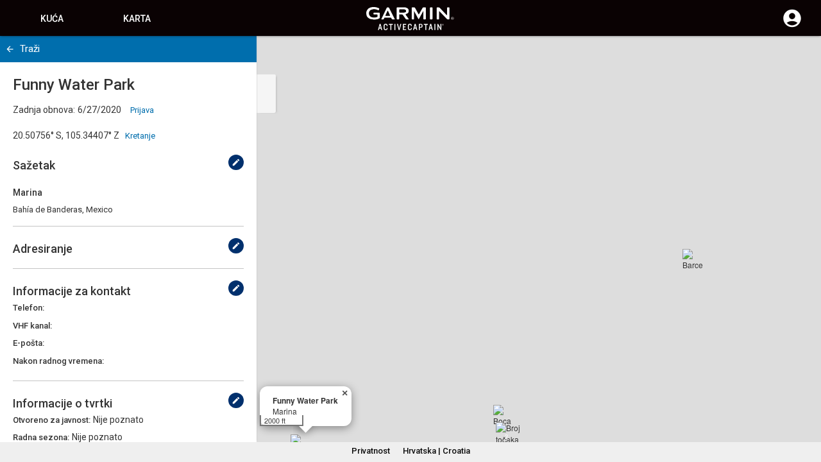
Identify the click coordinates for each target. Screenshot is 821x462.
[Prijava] (792, 26)
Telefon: (28, 307)
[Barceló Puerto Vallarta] (692, 259)
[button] (805, 403)
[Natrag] (10, 49)
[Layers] (799, 57)
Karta (137, 18)
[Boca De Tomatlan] (503, 415)
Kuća (51, 18)
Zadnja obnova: (44, 110)
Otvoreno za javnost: (51, 420)
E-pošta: (28, 343)
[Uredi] (236, 162)
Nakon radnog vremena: (58, 361)
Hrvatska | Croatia (436, 451)
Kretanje (140, 136)
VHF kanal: (32, 325)
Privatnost (370, 451)
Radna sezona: (41, 437)
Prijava (142, 110)
